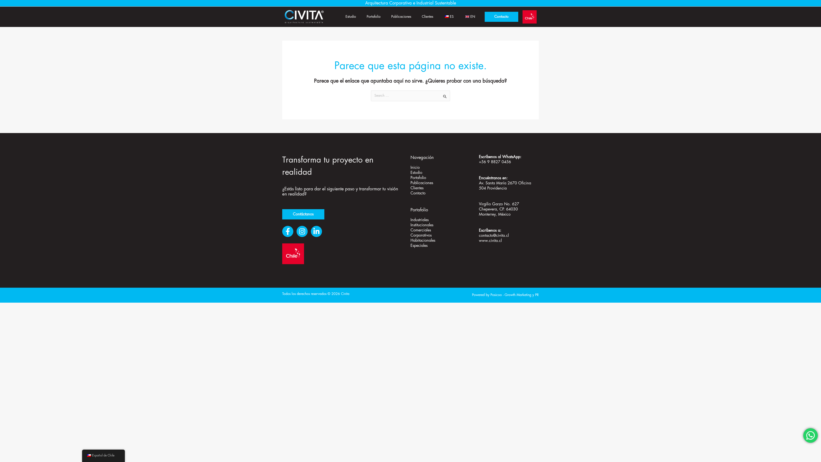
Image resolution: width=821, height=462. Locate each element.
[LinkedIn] (316, 231)
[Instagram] (302, 231)
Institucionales (421, 225)
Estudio (351, 17)
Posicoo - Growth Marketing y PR (514, 295)
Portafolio (374, 17)
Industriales (419, 220)
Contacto (417, 193)
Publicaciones (401, 17)
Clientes (427, 17)
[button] (501, 17)
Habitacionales (422, 240)
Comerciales (420, 230)
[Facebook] (287, 231)
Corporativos (421, 235)
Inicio (415, 168)
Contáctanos (303, 214)
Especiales (419, 246)
